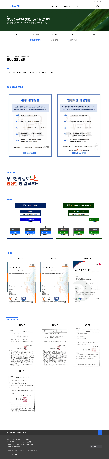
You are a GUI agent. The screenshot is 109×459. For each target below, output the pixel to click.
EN (97, 1)
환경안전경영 (35, 34)
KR (94, 1)
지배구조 (73, 34)
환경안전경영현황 (35, 40)
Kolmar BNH (14, 6)
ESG (16, 34)
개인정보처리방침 (11, 433)
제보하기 (92, 34)
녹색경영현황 (54, 40)
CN (100, 1)
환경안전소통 (74, 40)
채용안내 (25, 433)
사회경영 (54, 34)
